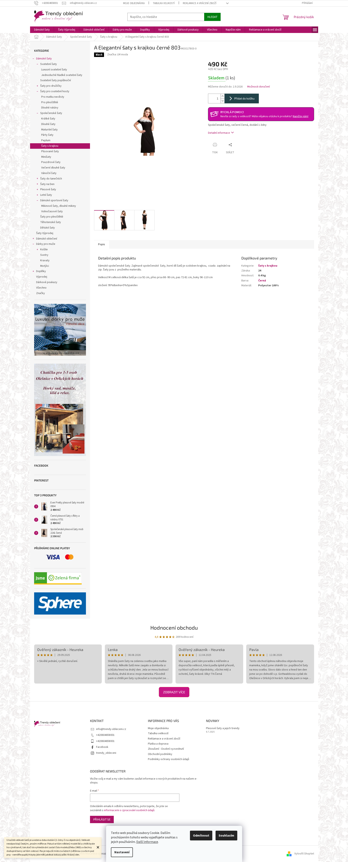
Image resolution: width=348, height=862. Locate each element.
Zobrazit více (174, 692)
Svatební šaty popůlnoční (55, 80)
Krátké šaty (48, 119)
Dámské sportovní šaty (54, 200)
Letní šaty (46, 195)
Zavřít (241, 145)
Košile (44, 249)
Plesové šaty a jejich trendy (223, 728)
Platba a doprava (158, 744)
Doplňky (41, 271)
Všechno (41, 288)
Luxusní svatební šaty (54, 70)
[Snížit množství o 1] (222, 100)
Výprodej (41, 277)
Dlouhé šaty (48, 124)
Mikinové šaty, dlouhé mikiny (58, 206)
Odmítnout (201, 835)
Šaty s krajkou (49, 146)
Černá (262, 281)
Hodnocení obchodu (174, 627)
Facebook (102, 747)
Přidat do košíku (244, 98)
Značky (40, 293)
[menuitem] (42, 29)
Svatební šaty (48, 64)
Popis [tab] (101, 244)
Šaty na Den (47, 184)
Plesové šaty (48, 189)
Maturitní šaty (49, 130)
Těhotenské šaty (50, 222)
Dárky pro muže (45, 244)
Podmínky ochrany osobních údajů (168, 759)
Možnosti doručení (258, 87)
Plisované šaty (50, 151)
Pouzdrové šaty (51, 162)
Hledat (212, 17)
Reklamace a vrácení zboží (199, 3)
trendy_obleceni (106, 753)
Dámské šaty (44, 59)
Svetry (44, 255)
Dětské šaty (47, 228)
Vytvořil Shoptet (304, 854)
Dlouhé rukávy (49, 108)
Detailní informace (219, 133)
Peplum (45, 140)
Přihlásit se (102, 819)
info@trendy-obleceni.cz (111, 729)
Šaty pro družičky (51, 86)
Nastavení (121, 852)
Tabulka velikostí (164, 3)
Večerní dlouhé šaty (53, 168)
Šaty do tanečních (51, 179)
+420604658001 (105, 735)
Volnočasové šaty (52, 211)
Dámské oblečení (46, 239)
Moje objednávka (134, 3)
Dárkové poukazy (46, 282)
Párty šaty (47, 135)
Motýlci (44, 266)
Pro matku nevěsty (52, 97)
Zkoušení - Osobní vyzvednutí (166, 749)
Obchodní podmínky (160, 754)
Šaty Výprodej (44, 233)
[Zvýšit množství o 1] (222, 96)
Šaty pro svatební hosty (54, 91)
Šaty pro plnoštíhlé (51, 217)
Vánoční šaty (48, 173)
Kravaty (45, 260)
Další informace (147, 842)
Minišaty (46, 157)
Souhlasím (226, 835)
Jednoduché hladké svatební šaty (61, 75)
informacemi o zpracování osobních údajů (129, 810)
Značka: (117, 55)
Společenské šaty (51, 113)
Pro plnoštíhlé (49, 102)
